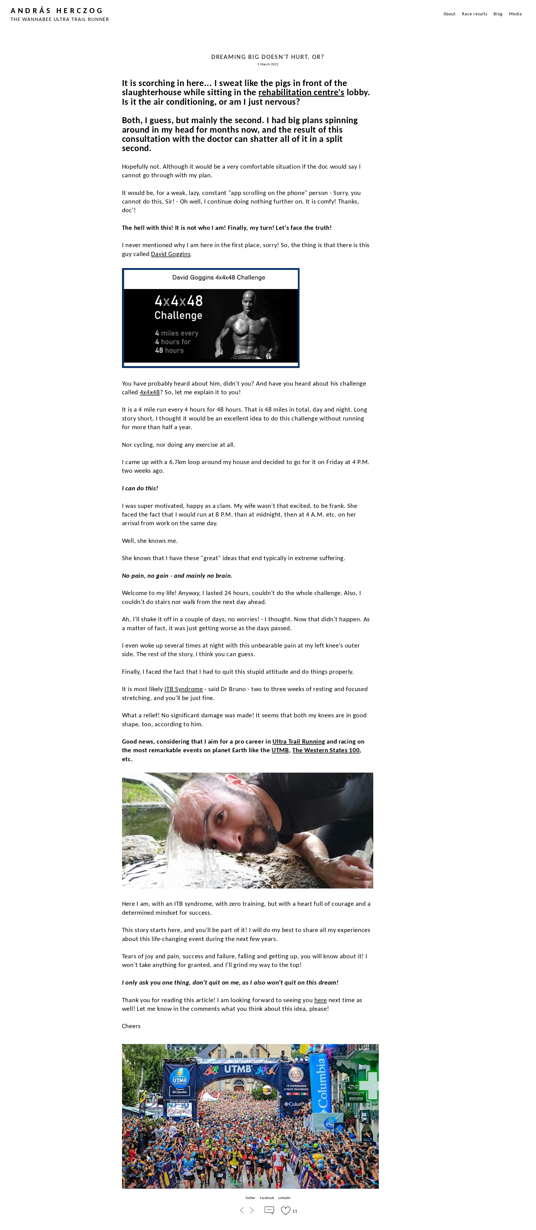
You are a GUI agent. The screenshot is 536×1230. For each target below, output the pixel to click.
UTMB (280, 750)
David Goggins (170, 254)
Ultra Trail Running (298, 742)
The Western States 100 (326, 750)
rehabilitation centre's (301, 93)
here (320, 1000)
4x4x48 (150, 393)
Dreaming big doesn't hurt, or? (267, 57)
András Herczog (57, 11)
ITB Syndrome (183, 689)
